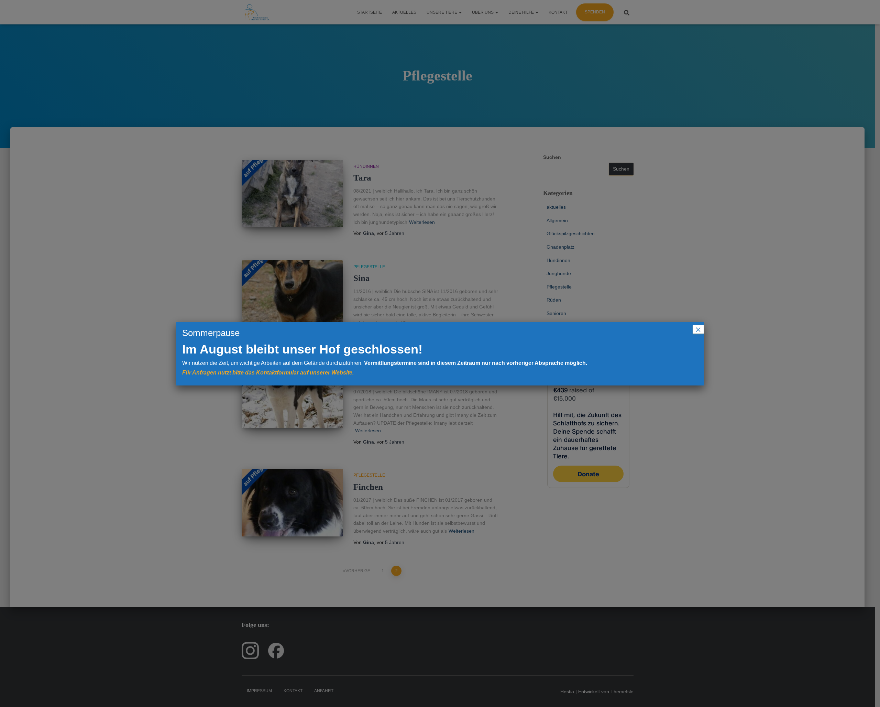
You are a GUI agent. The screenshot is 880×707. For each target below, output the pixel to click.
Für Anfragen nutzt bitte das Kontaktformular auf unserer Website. (268, 373)
